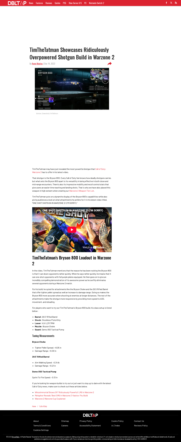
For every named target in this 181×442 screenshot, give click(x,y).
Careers (64, 425)
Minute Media (15, 437)
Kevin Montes (37, 63)
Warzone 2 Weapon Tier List (81, 190)
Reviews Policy (141, 425)
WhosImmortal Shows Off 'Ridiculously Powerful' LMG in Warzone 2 (64, 392)
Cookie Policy (117, 421)
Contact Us (139, 421)
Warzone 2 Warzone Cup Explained (50, 398)
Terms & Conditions (42, 425)
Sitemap (65, 421)
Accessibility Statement (90, 425)
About (36, 421)
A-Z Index (115, 425)
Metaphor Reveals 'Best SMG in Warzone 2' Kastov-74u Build (61, 395)
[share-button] (109, 63)
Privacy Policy (86, 421)
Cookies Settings (41, 430)
